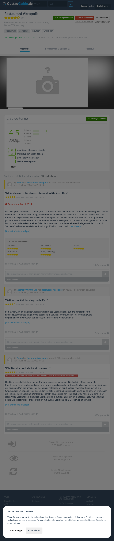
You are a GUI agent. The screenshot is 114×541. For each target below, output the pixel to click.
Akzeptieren (34, 530)
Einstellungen (16, 530)
